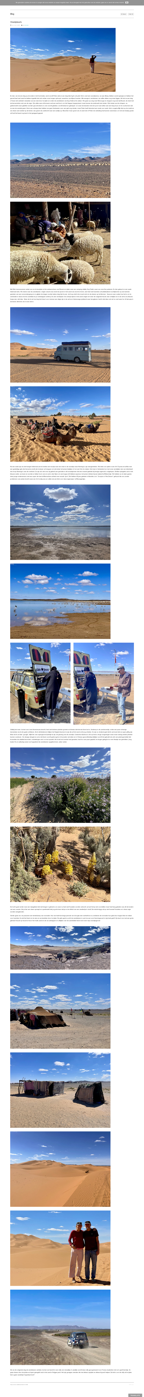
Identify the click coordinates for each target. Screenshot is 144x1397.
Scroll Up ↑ (131, 1384)
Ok (127, 2)
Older (130, 14)
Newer (124, 14)
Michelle (26, 25)
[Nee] (142, 3)
